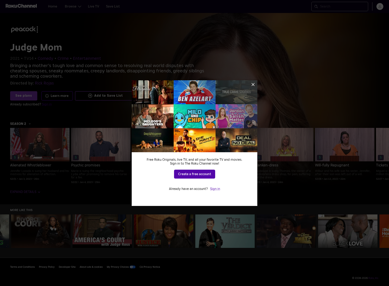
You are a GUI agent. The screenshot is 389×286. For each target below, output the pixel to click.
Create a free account (194, 174)
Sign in (215, 189)
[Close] (253, 84)
